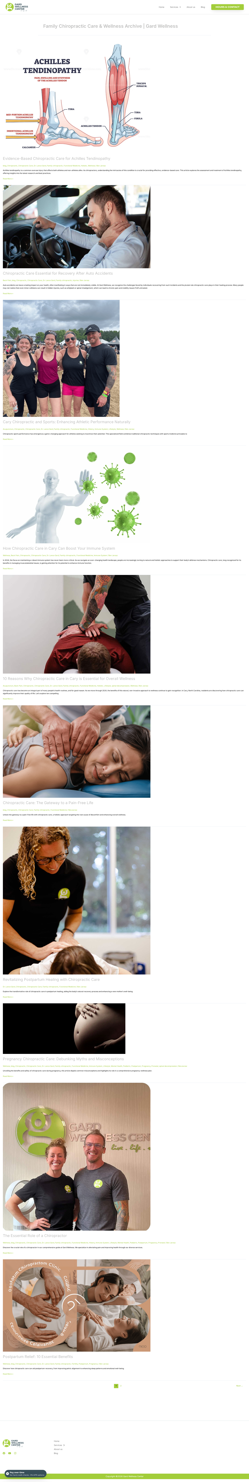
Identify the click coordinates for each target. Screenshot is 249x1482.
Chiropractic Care (25, 166)
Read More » (8, 178)
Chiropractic (12, 166)
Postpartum (136, 1066)
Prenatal (154, 1066)
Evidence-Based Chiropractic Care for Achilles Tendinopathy (56, 158)
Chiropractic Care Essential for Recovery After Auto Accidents (58, 273)
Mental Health (116, 1066)
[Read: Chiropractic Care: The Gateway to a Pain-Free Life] (76, 751)
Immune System (101, 429)
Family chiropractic (55, 166)
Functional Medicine (72, 166)
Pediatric (127, 1066)
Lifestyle (112, 429)
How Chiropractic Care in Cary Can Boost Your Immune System (59, 548)
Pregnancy (146, 1066)
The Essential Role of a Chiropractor (35, 1235)
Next (239, 1386)
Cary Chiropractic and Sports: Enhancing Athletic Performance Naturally (67, 422)
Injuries (76, 280)
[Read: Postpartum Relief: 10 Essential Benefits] (76, 1305)
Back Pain (7, 280)
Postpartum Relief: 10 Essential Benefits (38, 1356)
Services (174, 7)
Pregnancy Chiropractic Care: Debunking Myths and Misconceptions (63, 1059)
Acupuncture (8, 429)
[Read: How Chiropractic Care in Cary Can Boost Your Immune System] (76, 494)
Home (161, 7)
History (91, 429)
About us (191, 7)
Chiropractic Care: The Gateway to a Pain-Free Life (48, 802)
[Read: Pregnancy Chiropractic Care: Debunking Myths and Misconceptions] (64, 1028)
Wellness (91, 166)
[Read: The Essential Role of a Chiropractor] (76, 1156)
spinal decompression (121, 686)
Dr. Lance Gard (40, 166)
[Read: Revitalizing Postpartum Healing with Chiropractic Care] (76, 900)
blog (4, 166)
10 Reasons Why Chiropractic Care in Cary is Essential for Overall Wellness (69, 678)
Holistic (84, 166)
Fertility (75, 1364)
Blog (203, 7)
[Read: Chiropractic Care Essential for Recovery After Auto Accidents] (76, 226)
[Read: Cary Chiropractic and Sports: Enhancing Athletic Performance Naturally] (61, 358)
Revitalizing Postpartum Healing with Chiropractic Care (51, 979)
